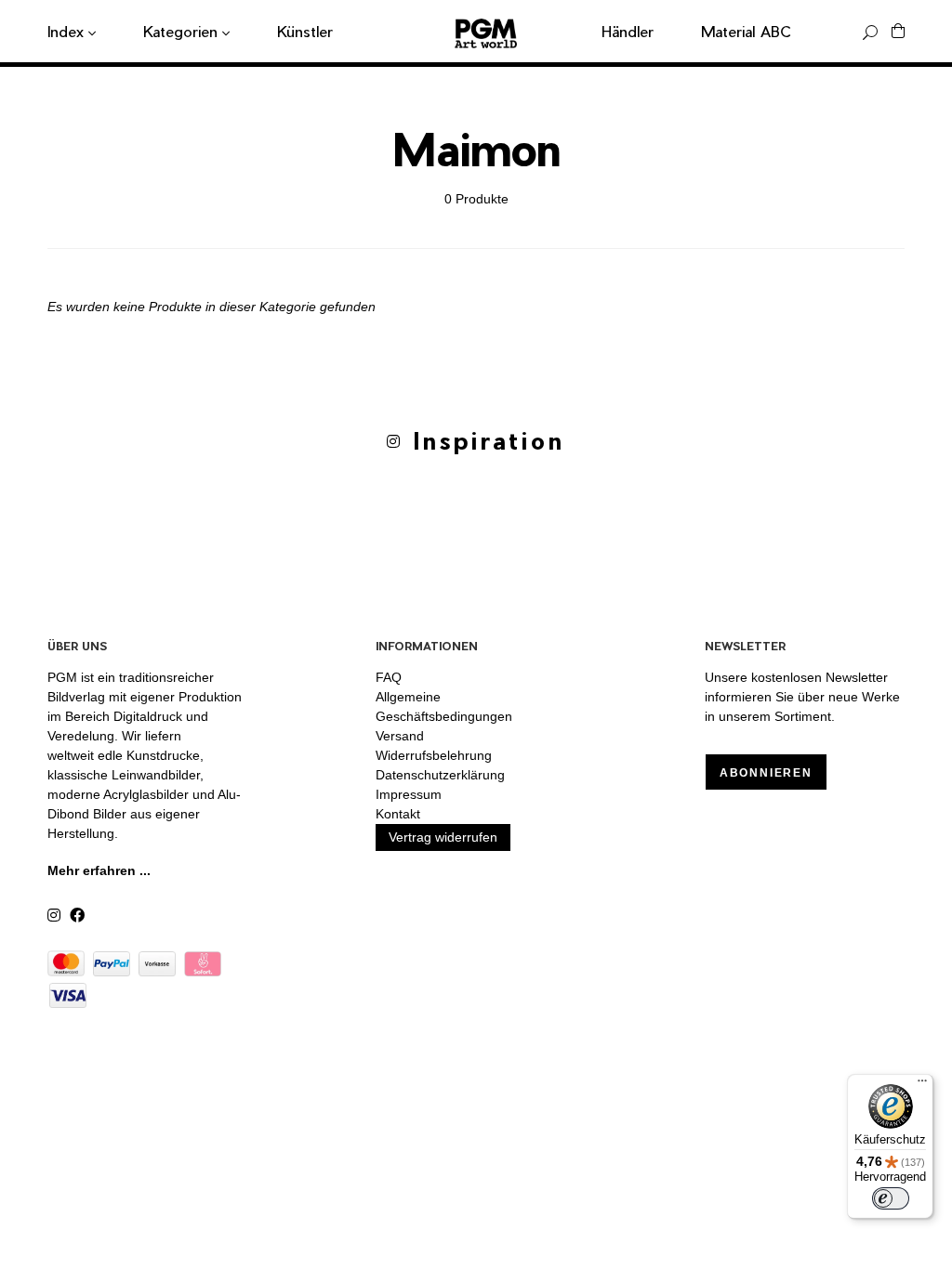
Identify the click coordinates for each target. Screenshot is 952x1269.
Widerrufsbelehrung (434, 755)
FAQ (389, 677)
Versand (400, 735)
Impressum (409, 794)
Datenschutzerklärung (440, 774)
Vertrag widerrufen (443, 837)
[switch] (890, 1198)
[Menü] (922, 1085)
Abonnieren (766, 772)
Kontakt (398, 813)
